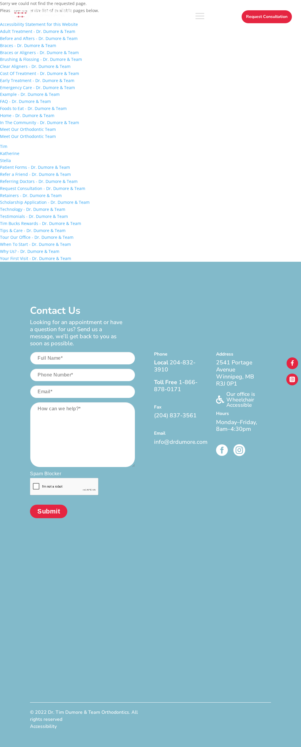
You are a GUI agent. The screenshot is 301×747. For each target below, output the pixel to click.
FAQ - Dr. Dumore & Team (25, 101)
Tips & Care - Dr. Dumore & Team (33, 230)
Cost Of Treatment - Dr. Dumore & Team (39, 73)
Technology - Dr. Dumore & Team (32, 209)
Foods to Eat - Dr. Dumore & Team (33, 108)
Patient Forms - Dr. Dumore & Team (35, 167)
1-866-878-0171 (176, 385)
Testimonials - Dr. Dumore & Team (34, 216)
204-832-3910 (174, 366)
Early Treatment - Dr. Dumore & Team (37, 80)
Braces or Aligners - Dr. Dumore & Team (39, 52)
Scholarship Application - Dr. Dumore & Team (45, 202)
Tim (3, 146)
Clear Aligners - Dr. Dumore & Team (35, 66)
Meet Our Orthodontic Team (28, 129)
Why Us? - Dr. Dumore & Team (29, 251)
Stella (5, 160)
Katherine (9, 153)
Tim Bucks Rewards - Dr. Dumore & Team (40, 223)
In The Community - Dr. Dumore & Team (39, 122)
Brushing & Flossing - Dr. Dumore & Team (41, 59)
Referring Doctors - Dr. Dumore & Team (39, 181)
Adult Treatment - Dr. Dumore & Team (37, 31)
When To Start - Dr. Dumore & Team (35, 244)
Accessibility (43, 726)
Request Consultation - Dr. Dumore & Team (42, 188)
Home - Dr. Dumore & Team (27, 115)
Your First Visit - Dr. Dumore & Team (35, 258)
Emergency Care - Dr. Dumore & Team (37, 87)
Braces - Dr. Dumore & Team (28, 45)
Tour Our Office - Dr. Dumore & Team (36, 237)
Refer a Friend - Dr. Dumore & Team (35, 174)
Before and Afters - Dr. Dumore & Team (39, 38)
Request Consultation (266, 16)
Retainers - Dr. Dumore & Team (31, 195)
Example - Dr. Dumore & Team (30, 94)
